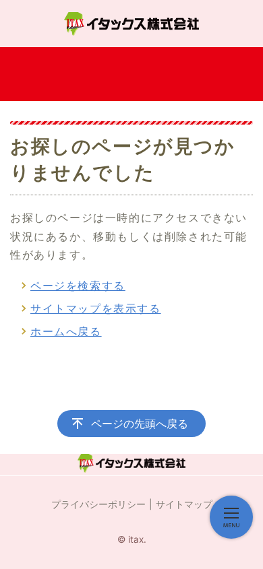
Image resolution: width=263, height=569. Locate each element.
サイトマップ (184, 504)
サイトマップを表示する (95, 308)
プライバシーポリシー (98, 504)
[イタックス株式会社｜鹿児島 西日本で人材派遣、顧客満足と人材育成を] (131, 23)
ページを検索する (77, 285)
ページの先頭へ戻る (139, 423)
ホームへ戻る (66, 331)
